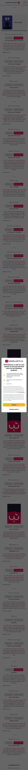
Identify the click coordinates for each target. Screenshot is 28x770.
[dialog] (14, 385)
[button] (14, 384)
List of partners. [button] (21, 392)
